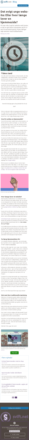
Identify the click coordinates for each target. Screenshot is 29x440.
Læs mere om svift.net (23, 5)
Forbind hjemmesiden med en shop (13, 361)
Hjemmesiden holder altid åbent (12, 373)
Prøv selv (14, 352)
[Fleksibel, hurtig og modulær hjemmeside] (14, 415)
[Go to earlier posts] (13, 397)
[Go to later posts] (16, 397)
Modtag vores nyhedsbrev (14, 408)
